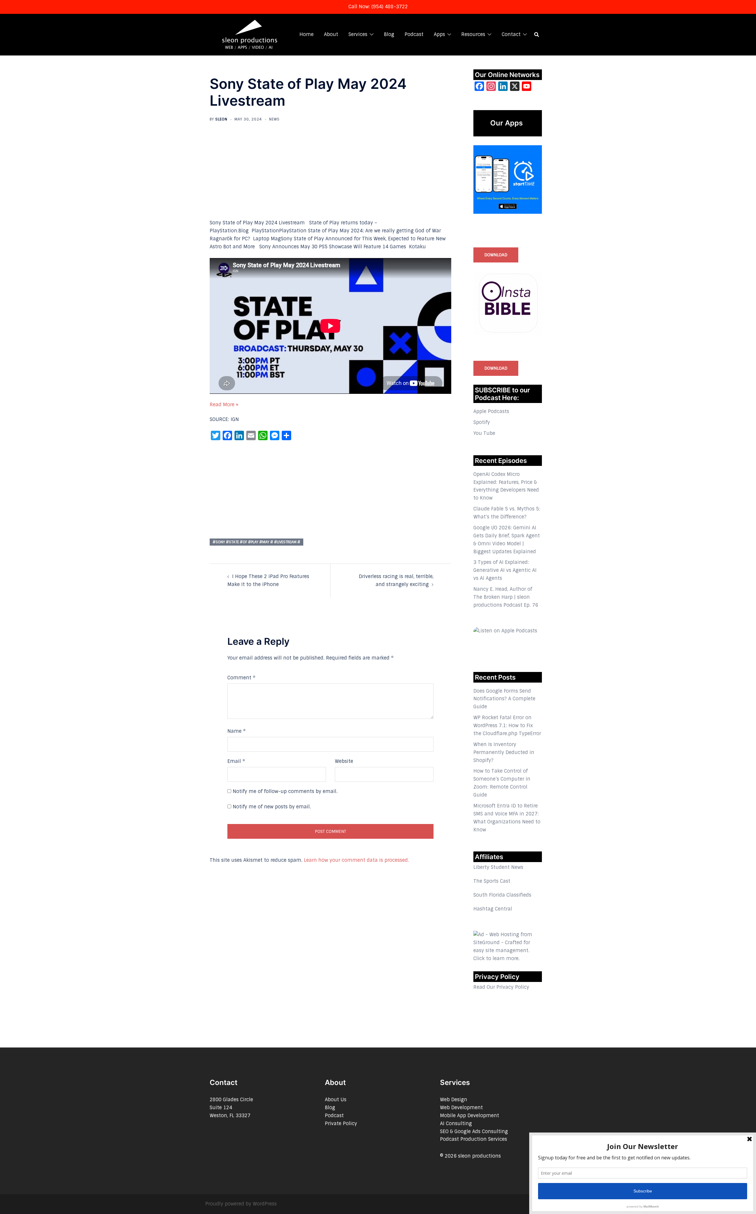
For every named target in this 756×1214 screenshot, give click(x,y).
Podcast (414, 34)
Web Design (453, 1099)
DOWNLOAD (495, 254)
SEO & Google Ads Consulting (474, 1131)
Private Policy (341, 1123)
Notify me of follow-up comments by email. (285, 791)
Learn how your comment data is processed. (356, 860)
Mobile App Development (469, 1115)
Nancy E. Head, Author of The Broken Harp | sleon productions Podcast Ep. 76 (505, 597)
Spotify (481, 422)
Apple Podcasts (491, 411)
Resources (473, 34)
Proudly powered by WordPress (241, 1204)
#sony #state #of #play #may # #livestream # (256, 542)
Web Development (461, 1107)
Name (236, 731)
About (331, 34)
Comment (241, 678)
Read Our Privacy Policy (501, 987)
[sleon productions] (249, 34)
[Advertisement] (330, 175)
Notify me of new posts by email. (272, 807)
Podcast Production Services (473, 1139)
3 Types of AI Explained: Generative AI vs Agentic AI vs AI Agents (505, 570)
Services (357, 34)
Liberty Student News (498, 867)
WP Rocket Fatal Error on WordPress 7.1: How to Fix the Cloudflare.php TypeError (507, 725)
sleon (221, 119)
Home (306, 34)
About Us (335, 1099)
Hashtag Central (492, 909)
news (274, 119)
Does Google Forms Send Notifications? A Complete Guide (504, 699)
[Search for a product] (536, 34)
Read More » (224, 405)
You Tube (484, 433)
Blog (389, 34)
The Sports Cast (491, 881)
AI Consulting (456, 1123)
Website (344, 761)
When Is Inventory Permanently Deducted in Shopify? (503, 752)
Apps (439, 34)
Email (236, 761)
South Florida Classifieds (502, 895)
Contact (511, 34)
